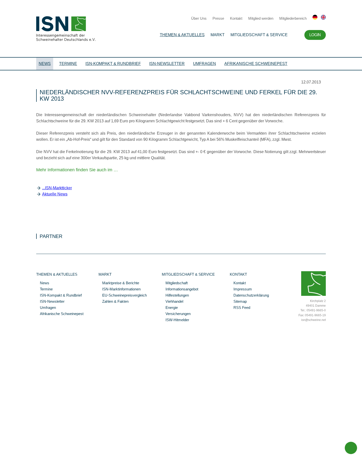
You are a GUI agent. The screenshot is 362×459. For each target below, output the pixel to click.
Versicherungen (176, 314)
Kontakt (236, 18)
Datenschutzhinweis (15, 448)
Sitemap (238, 301)
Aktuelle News (54, 194)
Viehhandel (172, 301)
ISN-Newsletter (167, 64)
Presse (218, 18)
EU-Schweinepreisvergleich (123, 295)
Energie (170, 307)
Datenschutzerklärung (249, 295)
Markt (218, 35)
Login (315, 35)
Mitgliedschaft (175, 283)
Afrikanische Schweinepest (255, 64)
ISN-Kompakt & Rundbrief (113, 64)
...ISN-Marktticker (57, 188)
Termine (68, 64)
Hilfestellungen (175, 295)
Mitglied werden (260, 18)
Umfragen (204, 64)
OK (2, 455)
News (45, 64)
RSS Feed (240, 307)
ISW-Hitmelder (175, 320)
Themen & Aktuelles (182, 35)
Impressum (241, 289)
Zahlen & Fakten (114, 301)
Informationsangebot (180, 289)
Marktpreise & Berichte (119, 283)
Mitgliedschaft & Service (259, 35)
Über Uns (199, 18)
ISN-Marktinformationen (120, 289)
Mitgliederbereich (293, 18)
